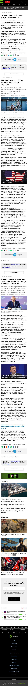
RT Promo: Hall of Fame (14, 665)
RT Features (4, 517)
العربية (2, 627)
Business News (9, 12)
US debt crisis (5, 260)
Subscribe (14, 599)
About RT (14, 662)
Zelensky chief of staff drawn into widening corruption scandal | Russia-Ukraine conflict (13, 8)
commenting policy (15, 65)
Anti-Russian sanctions (7, 457)
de (14, 627)
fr (18, 627)
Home (3, 12)
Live (14, 640)
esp (7, 627)
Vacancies (14, 674)
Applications (14, 643)
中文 (26, 627)
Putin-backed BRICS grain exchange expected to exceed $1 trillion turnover (13, 426)
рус (11, 627)
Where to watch (14, 646)
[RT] (4, 630)
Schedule (14, 649)
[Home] (1, 1)
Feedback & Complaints (14, 671)
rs (22, 627)
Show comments (14, 73)
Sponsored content (14, 653)
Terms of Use (14, 656)
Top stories (4, 481)
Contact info (14, 668)
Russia (16, 457)
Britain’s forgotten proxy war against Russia (13, 534)
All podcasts (24, 608)
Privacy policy (14, 659)
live (7, 1)
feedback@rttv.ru (7, 68)
